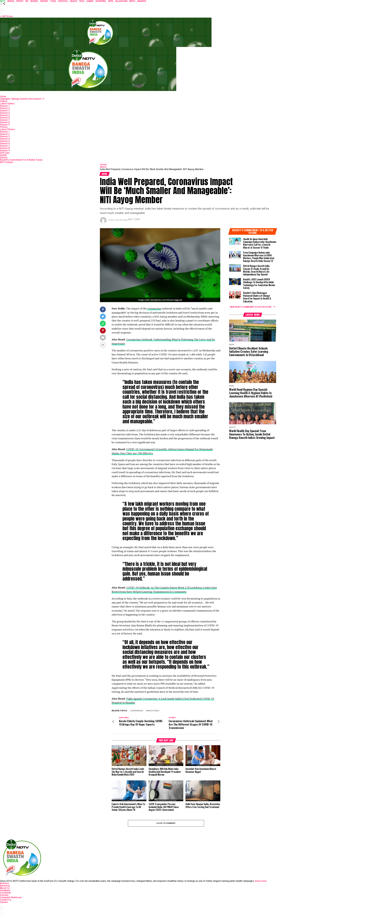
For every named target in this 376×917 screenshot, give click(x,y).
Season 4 (5, 113)
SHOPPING (100, 1)
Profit (19, 1)
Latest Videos (7, 103)
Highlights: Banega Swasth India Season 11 (22, 98)
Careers (4, 902)
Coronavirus (136, 711)
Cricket (44, 1)
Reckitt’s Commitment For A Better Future (21, 159)
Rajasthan (121, 1)
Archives (4, 883)
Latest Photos (7, 129)
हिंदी (26, 1)
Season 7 (5, 120)
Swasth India (152, 711)
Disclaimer (5, 892)
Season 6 (5, 117)
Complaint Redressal (10, 897)
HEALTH (73, 1)
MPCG (132, 1)
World (10, 1)
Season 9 (5, 124)
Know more (261, 881)
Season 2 (5, 108)
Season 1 (5, 105)
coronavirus (154, 308)
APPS (110, 1)
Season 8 (5, 122)
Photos (3, 127)
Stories (3, 157)
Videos (3, 101)
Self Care (5, 152)
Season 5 (5, 115)
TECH (81, 1)
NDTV (2, 1)
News (103, 167)
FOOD (53, 1)
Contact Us (5, 899)
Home (3, 96)
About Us (4, 888)
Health (3, 155)
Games (89, 1)
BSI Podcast (6, 162)
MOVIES (34, 1)
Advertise (5, 885)
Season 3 (5, 110)
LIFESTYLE (63, 1)
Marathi (141, 1)
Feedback (5, 890)
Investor (4, 895)
